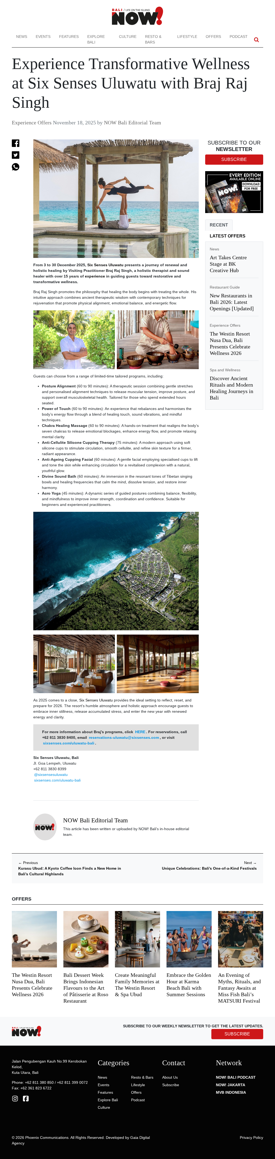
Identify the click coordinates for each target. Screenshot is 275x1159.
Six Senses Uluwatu (105, 265)
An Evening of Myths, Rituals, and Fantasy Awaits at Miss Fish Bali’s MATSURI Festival (239, 988)
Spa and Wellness (225, 370)
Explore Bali (96, 39)
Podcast (239, 36)
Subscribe (170, 1085)
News (21, 36)
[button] (256, 40)
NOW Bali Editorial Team (132, 122)
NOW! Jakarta (230, 1085)
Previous (28, 863)
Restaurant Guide (225, 287)
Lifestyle (187, 36)
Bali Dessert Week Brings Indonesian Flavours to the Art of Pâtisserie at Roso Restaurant (85, 988)
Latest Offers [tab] (227, 236)
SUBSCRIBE (237, 1034)
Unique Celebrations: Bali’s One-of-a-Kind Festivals (209, 868)
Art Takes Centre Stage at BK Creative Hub (228, 263)
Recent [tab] (219, 225)
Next (250, 863)
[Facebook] (26, 1098)
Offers (213, 36)
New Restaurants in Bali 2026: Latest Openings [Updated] (232, 302)
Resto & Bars (153, 39)
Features (69, 36)
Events (43, 36)
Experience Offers (32, 122)
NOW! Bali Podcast (236, 1077)
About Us (170, 1077)
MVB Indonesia (231, 1092)
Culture (127, 36)
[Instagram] (15, 1098)
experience (95, 276)
